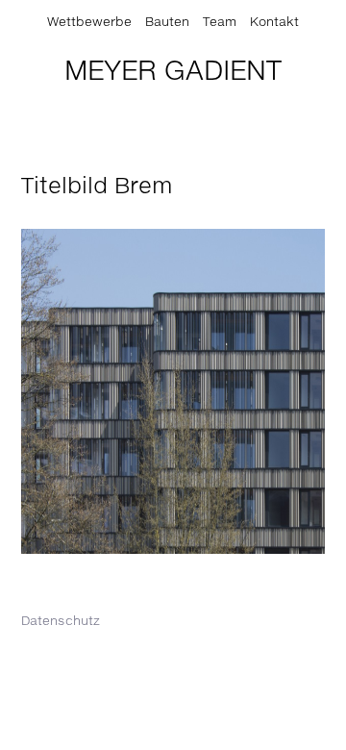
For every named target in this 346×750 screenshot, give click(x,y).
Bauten (167, 22)
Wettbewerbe (89, 22)
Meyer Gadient (173, 72)
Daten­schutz (61, 621)
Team (219, 22)
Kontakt (274, 22)
